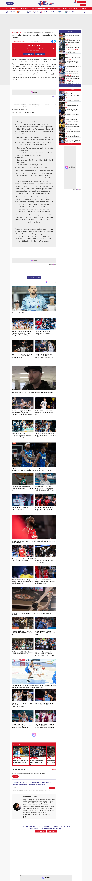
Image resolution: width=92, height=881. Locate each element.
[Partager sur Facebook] (52, 41)
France (19, 32)
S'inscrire (52, 787)
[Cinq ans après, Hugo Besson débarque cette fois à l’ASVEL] (62, 61)
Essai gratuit (40, 54)
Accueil (14, 32)
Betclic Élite (17, 758)
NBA (30, 12)
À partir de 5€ (28, 54)
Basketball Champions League (75, 12)
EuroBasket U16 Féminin (71, 34)
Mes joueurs (51, 8)
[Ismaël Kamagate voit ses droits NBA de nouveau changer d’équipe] (62, 129)
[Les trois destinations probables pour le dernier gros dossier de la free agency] (62, 98)
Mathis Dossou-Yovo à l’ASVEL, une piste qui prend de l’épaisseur (36, 762)
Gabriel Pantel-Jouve (30, 796)
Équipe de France (73, 8)
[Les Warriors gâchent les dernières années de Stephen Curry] (62, 135)
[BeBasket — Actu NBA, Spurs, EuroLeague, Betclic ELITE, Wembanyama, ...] (46, 3)
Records (65, 8)
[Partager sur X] (55, 41)
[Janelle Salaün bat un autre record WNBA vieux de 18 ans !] (62, 56)
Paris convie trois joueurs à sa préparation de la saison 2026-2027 (20, 762)
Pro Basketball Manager (39, 8)
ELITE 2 (37, 12)
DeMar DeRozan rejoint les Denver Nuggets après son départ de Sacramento (55, 762)
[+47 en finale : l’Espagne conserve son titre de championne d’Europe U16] (62, 35)
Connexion (53, 769)
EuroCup (67, 39)
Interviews (83, 8)
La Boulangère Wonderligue (50, 12)
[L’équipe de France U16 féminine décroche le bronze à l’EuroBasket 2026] (62, 50)
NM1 (62, 12)
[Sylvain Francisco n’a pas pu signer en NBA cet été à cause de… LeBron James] (62, 66)
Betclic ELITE (12, 12)
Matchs (21, 8)
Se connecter (82, 2)
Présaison (68, 80)
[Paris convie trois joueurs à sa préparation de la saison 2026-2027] (21, 751)
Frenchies (28, 8)
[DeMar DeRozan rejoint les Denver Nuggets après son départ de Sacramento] (55, 751)
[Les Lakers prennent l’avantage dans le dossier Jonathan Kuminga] (62, 119)
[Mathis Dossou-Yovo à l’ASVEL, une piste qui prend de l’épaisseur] (38, 751)
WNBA (66, 54)
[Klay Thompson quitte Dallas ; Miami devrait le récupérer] (62, 109)
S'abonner (83, 5)
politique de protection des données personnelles (39, 790)
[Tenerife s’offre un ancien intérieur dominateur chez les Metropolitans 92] (62, 40)
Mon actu (15, 8)
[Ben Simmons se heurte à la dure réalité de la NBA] (62, 140)
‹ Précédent (31, 277)
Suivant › (38, 277)
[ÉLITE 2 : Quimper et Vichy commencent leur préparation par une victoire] (62, 81)
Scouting (58, 8)
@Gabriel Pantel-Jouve (20, 41)
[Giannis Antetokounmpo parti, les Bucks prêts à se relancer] (62, 114)
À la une (8, 8)
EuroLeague (22, 12)
